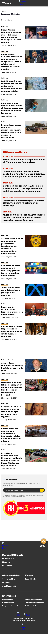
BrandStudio (30, 579)
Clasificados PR (9, 586)
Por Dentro (7, 566)
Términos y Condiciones (34, 602)
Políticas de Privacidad (34, 606)
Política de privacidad (32, 495)
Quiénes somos (8, 602)
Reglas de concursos (33, 599)
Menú (8, 3)
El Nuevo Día (8, 558)
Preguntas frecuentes (11, 606)
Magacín (6, 562)
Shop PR (6, 582)
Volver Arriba (42, 545)
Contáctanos (7, 599)
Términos (22, 495)
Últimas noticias (15, 152)
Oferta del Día (8, 579)
